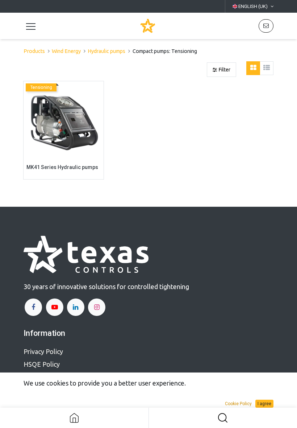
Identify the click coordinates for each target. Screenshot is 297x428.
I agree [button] (264, 403)
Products (34, 51)
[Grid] (253, 68)
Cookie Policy (238, 403)
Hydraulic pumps (106, 51)
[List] (266, 68)
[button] (266, 26)
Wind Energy (66, 51)
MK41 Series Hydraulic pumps (62, 167)
